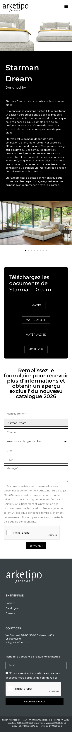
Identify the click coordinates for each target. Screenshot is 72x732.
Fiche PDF (36, 349)
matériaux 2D (36, 320)
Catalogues (12, 608)
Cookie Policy (31, 726)
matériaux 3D (36, 334)
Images (36, 305)
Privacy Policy (17, 726)
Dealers (10, 613)
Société (10, 602)
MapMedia (57, 726)
